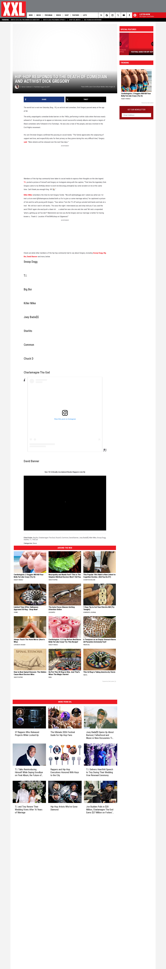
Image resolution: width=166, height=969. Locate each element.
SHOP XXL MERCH (75, 20)
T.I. (25, 182)
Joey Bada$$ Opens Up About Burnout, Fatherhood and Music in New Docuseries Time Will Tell (100, 735)
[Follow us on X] (118, 15)
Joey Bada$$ (84, 538)
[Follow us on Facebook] (129, 15)
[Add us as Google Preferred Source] (107, 15)
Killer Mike (28, 195)
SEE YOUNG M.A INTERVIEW (92, 20)
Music (38, 15)
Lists (85, 15)
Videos (58, 15)
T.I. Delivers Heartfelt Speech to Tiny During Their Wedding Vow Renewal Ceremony (99, 772)
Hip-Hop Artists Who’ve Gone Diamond (63, 808)
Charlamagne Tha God (47, 538)
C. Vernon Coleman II (26, 87)
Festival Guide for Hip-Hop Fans (135, 52)
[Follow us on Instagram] (112, 15)
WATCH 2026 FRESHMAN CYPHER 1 (54, 20)
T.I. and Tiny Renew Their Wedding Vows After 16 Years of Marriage (28, 809)
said (25, 142)
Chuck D (58, 538)
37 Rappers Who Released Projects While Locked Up (27, 733)
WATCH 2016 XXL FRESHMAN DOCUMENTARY (25, 20)
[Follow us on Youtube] (123, 15)
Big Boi (35, 538)
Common (65, 538)
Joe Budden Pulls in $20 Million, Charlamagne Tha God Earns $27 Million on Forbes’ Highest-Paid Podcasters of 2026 (99, 809)
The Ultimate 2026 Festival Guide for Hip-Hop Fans (62, 733)
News (31, 15)
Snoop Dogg (98, 253)
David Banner (32, 256)
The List (35, 539)
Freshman (48, 15)
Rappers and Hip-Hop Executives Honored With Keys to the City (64, 772)
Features (75, 15)
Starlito (26, 539)
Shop (67, 15)
